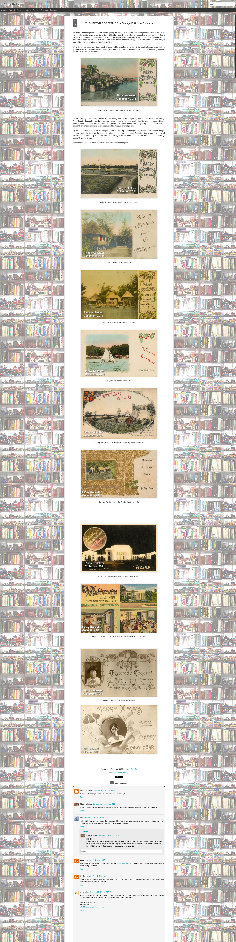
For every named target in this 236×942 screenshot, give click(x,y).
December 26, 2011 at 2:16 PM (104, 790)
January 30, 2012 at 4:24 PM (109, 835)
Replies (85, 831)
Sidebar (36, 10)
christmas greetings (123, 863)
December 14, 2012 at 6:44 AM (95, 859)
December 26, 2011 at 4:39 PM (103, 804)
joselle (82, 875)
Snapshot (44, 10)
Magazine (20, 10)
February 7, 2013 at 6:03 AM (96, 875)
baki (81, 817)
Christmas (118, 772)
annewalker (84, 891)
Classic (4, 10)
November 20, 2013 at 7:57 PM (100, 891)
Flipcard (11, 10)
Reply (82, 797)
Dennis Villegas (86, 790)
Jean (81, 859)
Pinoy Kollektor (131, 769)
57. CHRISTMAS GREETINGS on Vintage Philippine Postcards (119, 23)
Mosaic (28, 10)
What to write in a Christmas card (92, 906)
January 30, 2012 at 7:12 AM (94, 817)
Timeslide (53, 10)
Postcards (126, 772)
